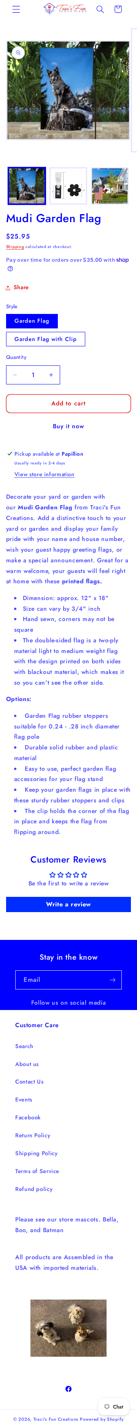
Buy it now (68, 426)
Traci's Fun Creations (55, 1419)
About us (27, 1064)
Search (24, 1046)
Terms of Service (37, 1171)
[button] (16, 9)
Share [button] (21, 287)
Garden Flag (32, 321)
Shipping (15, 247)
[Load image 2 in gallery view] (68, 186)
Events (23, 1099)
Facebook (28, 1117)
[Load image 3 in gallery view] (110, 186)
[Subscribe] (112, 979)
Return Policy (32, 1135)
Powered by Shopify (102, 1419)
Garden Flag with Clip (45, 339)
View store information (44, 474)
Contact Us (29, 1081)
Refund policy (34, 1189)
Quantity (16, 357)
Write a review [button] (68, 904)
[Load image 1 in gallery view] (27, 186)
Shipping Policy (36, 1153)
